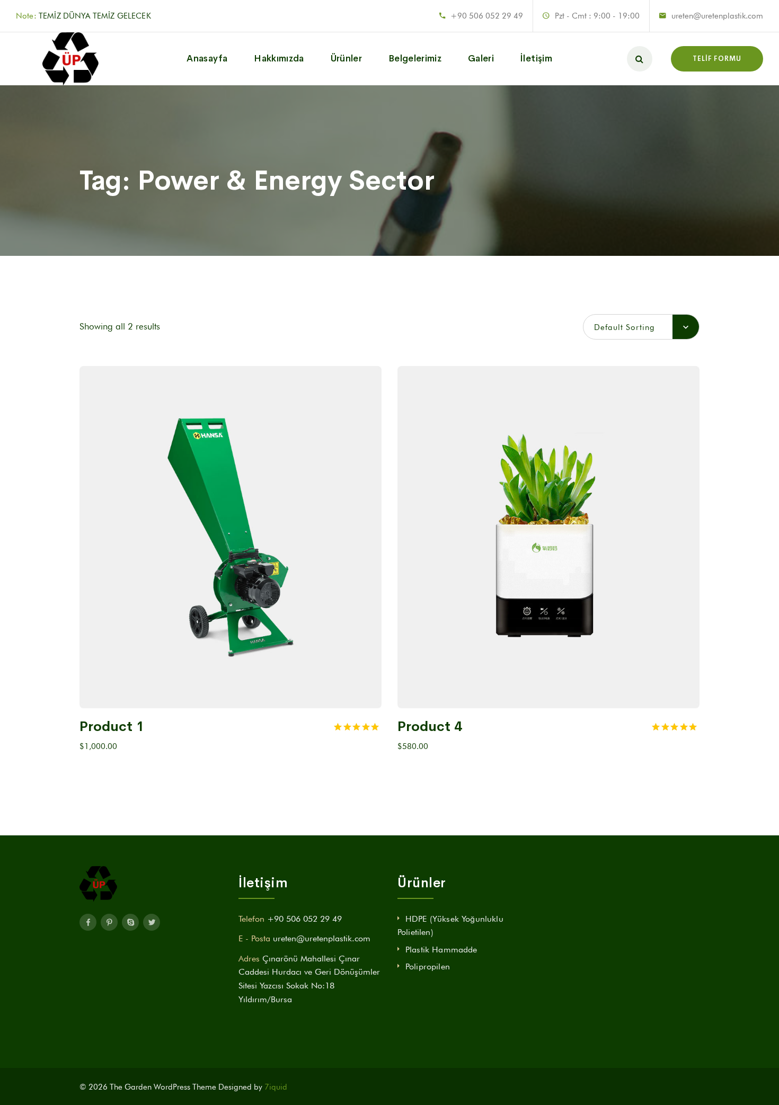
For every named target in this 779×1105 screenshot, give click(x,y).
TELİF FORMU (717, 58)
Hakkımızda (279, 58)
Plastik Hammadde (441, 949)
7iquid (275, 1087)
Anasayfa (207, 58)
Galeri (481, 58)
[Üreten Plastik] (44, 58)
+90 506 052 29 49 (486, 16)
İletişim (536, 58)
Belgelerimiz (414, 58)
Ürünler (346, 58)
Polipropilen (427, 966)
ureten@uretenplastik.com (717, 16)
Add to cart (225, 693)
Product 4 (429, 726)
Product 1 (111, 726)
